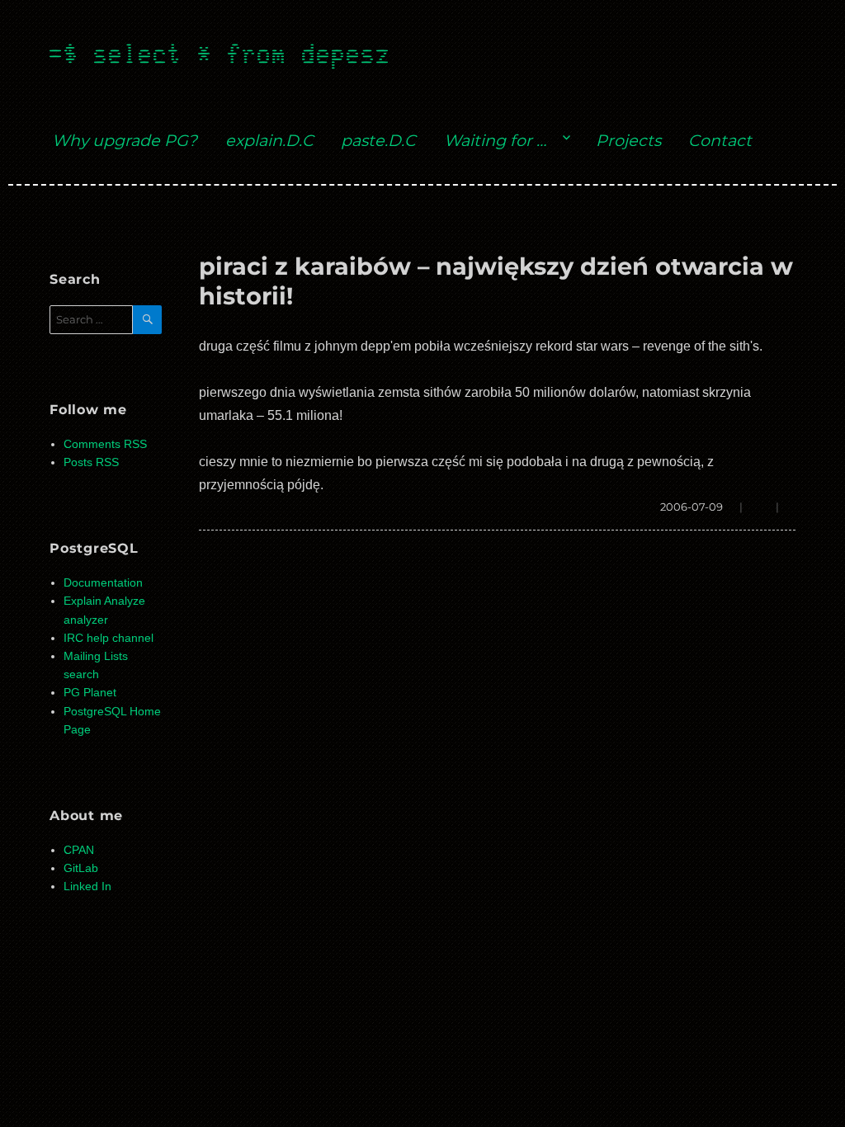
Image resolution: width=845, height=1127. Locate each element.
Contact (720, 140)
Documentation (103, 583)
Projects (628, 140)
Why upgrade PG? (124, 140)
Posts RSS (91, 462)
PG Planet (90, 692)
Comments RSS (105, 444)
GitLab (81, 868)
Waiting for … (495, 140)
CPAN (79, 850)
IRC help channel (108, 638)
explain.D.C (269, 140)
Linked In (87, 886)
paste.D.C (378, 140)
